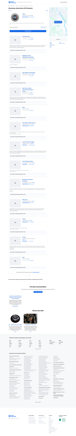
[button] (53, 428)
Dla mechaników (63, 2)
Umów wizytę (43, 27)
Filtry (10, 10)
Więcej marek (37, 348)
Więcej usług (37, 402)
